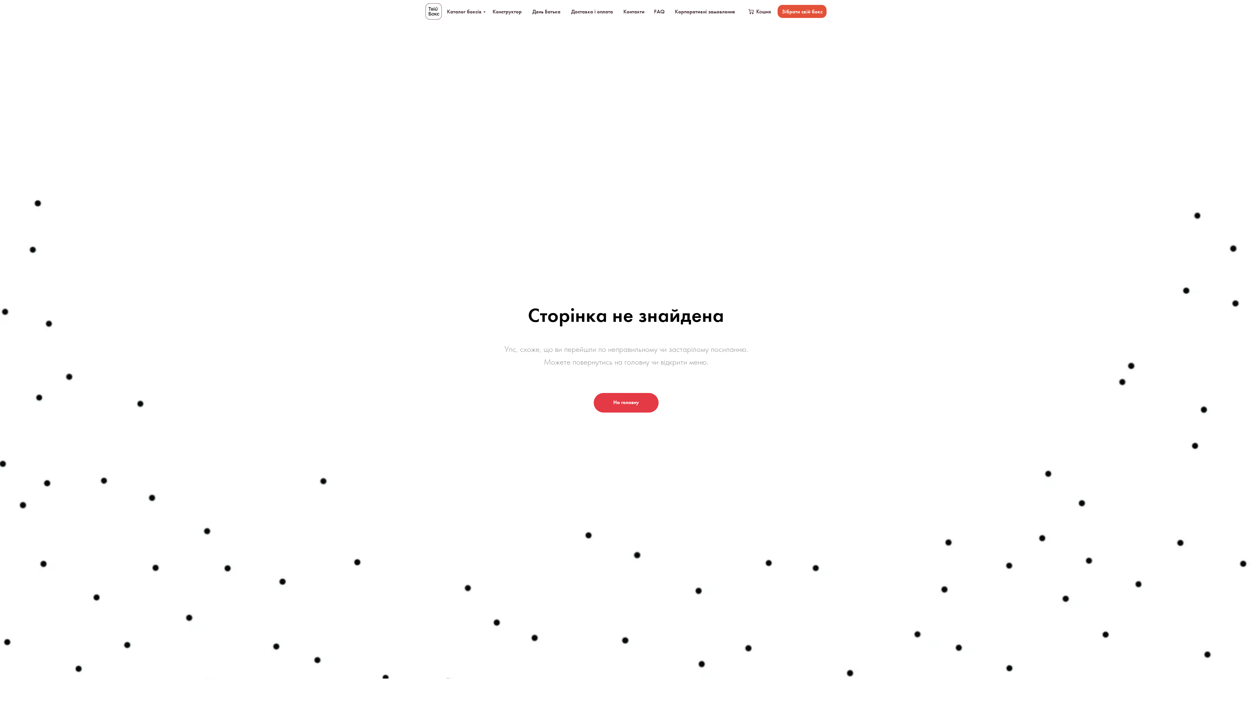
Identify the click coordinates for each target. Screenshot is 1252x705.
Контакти (634, 11)
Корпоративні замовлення (705, 11)
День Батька (546, 11)
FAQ (659, 11)
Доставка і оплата (592, 11)
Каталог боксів (464, 11)
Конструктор (507, 11)
